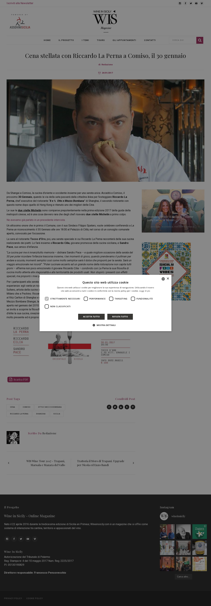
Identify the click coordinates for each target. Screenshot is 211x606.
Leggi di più (144, 290)
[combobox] (163, 279)
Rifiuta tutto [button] (120, 316)
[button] (105, 325)
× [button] (167, 278)
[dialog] (105, 303)
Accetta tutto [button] (91, 316)
